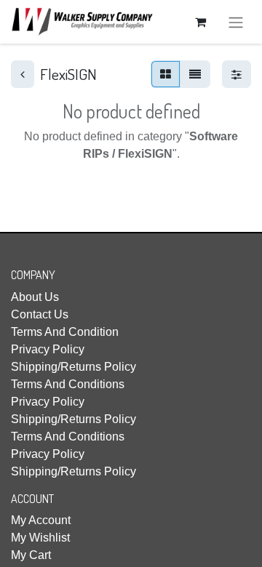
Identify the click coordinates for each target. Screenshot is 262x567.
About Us (35, 297)
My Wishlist (40, 537)
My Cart (31, 555)
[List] (195, 74)
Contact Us (39, 314)
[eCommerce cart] (200, 21)
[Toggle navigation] (236, 22)
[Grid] (165, 74)
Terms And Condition (65, 332)
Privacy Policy (47, 349)
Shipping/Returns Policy (73, 367)
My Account (41, 520)
